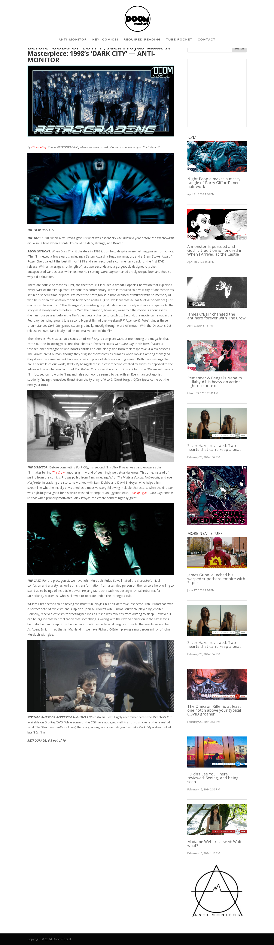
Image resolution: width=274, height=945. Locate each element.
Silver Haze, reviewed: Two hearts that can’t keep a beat (214, 447)
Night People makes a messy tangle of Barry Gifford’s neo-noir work (214, 182)
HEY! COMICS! (105, 41)
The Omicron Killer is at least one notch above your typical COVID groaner (214, 710)
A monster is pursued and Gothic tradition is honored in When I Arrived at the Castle (214, 250)
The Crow (58, 472)
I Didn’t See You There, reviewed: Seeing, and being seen (212, 777)
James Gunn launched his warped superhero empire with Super (216, 578)
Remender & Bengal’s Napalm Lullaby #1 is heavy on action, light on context (214, 381)
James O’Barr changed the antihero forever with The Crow (216, 316)
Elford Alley (38, 147)
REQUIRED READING (142, 41)
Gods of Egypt (139, 493)
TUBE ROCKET (179, 41)
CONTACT (207, 41)
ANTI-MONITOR (73, 41)
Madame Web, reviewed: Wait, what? (215, 843)
